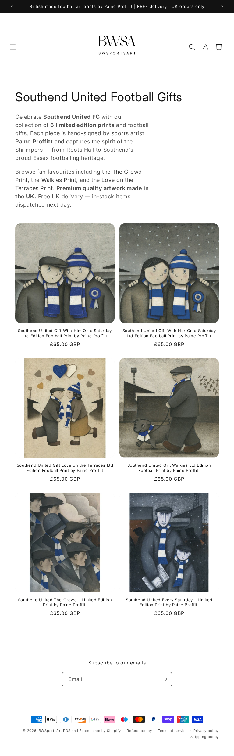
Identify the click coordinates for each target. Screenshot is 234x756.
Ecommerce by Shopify (100, 731)
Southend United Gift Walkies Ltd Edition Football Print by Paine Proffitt (169, 468)
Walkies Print (58, 180)
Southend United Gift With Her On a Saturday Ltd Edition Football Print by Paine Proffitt (169, 333)
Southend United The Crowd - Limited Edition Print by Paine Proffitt (65, 602)
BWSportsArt (50, 731)
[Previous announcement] (12, 6)
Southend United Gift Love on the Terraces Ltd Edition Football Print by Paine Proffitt (65, 468)
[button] (13, 47)
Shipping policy (204, 737)
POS (66, 731)
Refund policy (139, 731)
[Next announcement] (222, 6)
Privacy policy (206, 731)
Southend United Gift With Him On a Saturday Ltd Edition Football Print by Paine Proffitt (65, 333)
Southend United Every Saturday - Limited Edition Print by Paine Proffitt (169, 602)
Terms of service (172, 731)
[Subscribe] (165, 679)
